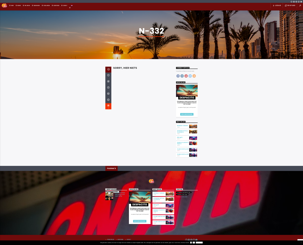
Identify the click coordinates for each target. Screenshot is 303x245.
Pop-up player (291, 5)
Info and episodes (186, 114)
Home (12, 5)
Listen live (278, 5)
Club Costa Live (183, 149)
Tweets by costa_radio (181, 196)
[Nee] (301, 243)
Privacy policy (199, 242)
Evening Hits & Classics (182, 131)
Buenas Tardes (182, 126)
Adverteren (56, 5)
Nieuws (19, 5)
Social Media (47, 5)
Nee (194, 242)
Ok (191, 242)
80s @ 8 (179, 137)
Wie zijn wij (27, 5)
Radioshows (37, 5)
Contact (65, 5)
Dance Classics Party (183, 143)
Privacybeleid (110, 239)
